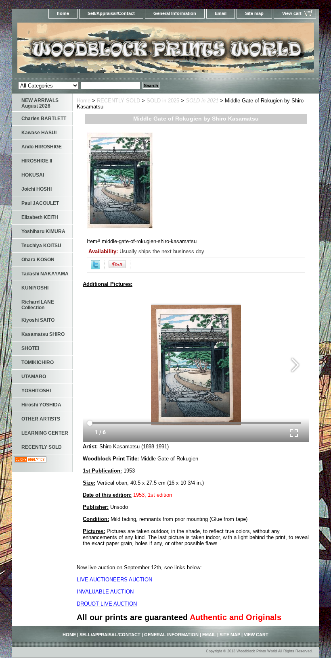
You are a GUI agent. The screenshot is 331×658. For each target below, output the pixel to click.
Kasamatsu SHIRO (43, 334)
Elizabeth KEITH (39, 217)
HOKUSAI (32, 175)
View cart (292, 13)
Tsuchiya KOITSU (41, 245)
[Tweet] (95, 267)
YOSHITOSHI (36, 391)
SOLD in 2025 (163, 101)
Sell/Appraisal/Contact (111, 13)
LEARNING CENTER (44, 433)
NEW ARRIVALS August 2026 (40, 103)
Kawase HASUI (39, 132)
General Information (174, 13)
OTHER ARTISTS (40, 419)
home (63, 13)
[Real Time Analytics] (30, 461)
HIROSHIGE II (36, 161)
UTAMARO (33, 376)
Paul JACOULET (40, 203)
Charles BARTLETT (43, 118)
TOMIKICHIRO (37, 362)
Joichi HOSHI (36, 189)
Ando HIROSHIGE (41, 147)
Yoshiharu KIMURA (43, 231)
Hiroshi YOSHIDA (41, 405)
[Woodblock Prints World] (113, 50)
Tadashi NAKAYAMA (45, 274)
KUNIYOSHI (34, 288)
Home (83, 101)
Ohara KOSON (37, 259)
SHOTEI (30, 348)
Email (220, 13)
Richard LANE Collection (37, 304)
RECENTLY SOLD (118, 101)
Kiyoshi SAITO (37, 320)
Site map (254, 13)
